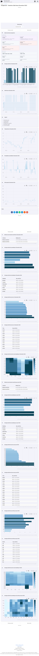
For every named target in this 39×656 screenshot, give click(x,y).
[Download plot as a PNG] (24, 66)
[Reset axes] (34, 66)
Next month (29, 30)
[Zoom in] (30, 66)
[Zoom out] (31, 66)
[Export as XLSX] (36, 66)
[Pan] (28, 66)
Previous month (10, 30)
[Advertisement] (19, 15)
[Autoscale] (33, 66)
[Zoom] (26, 66)
